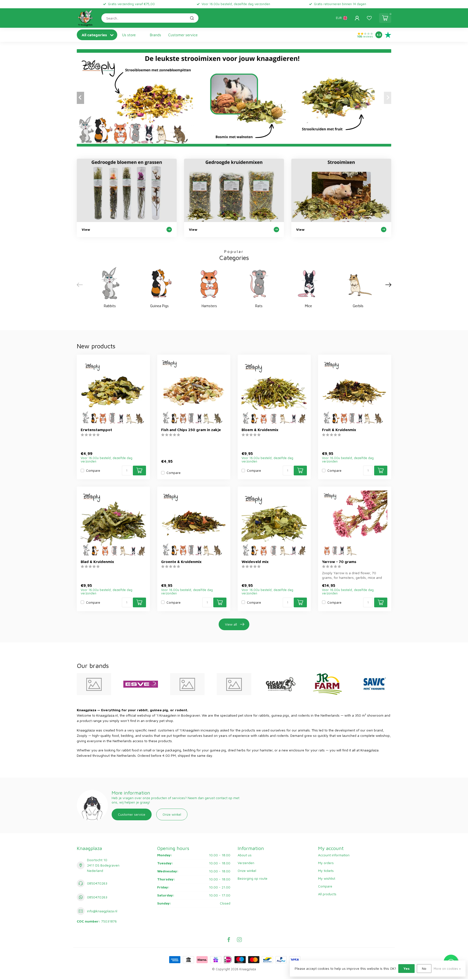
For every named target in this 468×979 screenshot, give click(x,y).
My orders (326, 863)
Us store (129, 35)
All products (327, 894)
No (424, 968)
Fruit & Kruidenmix (339, 429)
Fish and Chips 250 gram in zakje (191, 429)
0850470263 (97, 883)
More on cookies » (447, 968)
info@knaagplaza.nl (102, 911)
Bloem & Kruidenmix (260, 429)
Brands (155, 35)
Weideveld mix (255, 561)
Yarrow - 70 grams (339, 561)
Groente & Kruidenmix (181, 561)
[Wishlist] (369, 18)
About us (245, 855)
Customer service (183, 35)
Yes (406, 968)
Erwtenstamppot (96, 429)
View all (231, 624)
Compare (93, 470)
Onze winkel (172, 814)
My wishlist (326, 878)
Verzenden (246, 863)
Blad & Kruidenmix (97, 561)
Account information (334, 855)
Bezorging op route (252, 878)
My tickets (326, 870)
